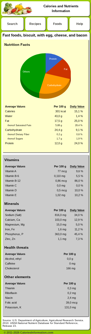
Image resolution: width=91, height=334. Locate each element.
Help (79, 23)
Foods (57, 23)
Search (12, 23)
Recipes (35, 23)
